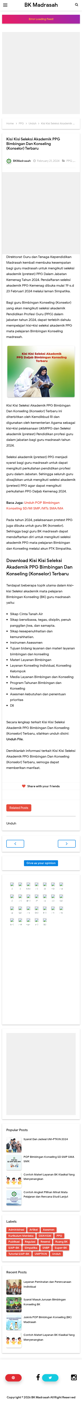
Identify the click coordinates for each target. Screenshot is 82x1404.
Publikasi (14, 1241)
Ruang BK (61, 1241)
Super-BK (61, 1248)
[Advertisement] (41, 73)
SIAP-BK (13, 1248)
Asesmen (48, 1229)
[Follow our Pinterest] (13, 1377)
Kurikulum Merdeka (20, 1236)
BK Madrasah (40, 1397)
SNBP (45, 1248)
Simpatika (31, 1248)
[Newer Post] (15, 844)
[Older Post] (67, 844)
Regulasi (30, 1241)
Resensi (45, 1241)
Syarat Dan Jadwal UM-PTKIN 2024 (46, 1139)
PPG (69, 161)
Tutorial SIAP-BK (18, 1254)
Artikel (33, 1229)
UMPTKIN (41, 1254)
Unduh (56, 1254)
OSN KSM (45, 1236)
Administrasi (16, 1229)
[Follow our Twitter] (50, 1377)
